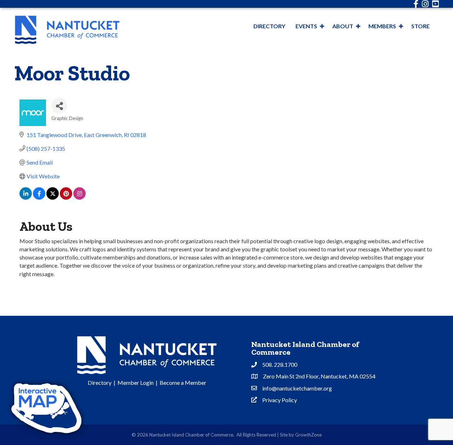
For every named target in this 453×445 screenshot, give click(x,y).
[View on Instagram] (79, 197)
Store (420, 26)
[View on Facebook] (39, 197)
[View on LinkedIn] (25, 197)
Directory (269, 26)
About (342, 26)
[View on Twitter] (52, 197)
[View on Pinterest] (66, 197)
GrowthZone (308, 435)
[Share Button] (59, 106)
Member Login (135, 382)
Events (306, 26)
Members (382, 26)
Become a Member (183, 382)
